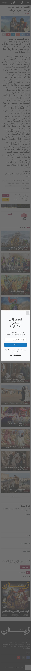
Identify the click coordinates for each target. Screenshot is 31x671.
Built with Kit (15, 355)
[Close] (27, 313)
